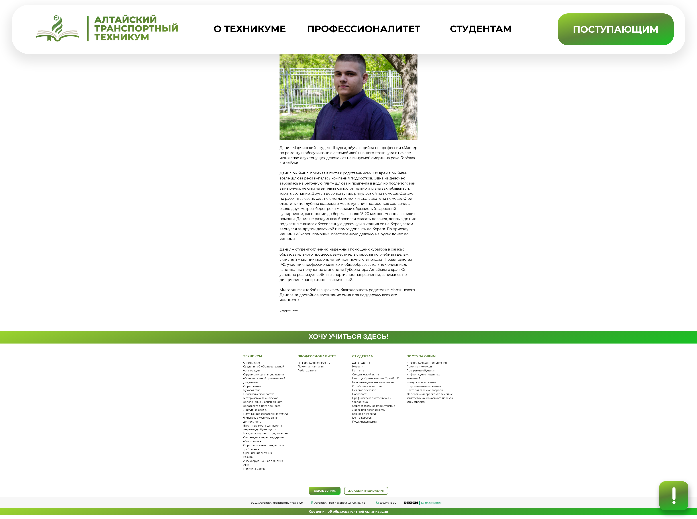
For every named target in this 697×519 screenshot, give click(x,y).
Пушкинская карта (364, 421)
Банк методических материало (372, 382)
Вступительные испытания (424, 386)
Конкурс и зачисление (421, 382)
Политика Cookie (254, 468)
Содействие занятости (367, 386)
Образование (252, 386)
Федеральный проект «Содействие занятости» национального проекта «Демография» (430, 398)
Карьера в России (364, 413)
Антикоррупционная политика (263, 461)
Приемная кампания (311, 366)
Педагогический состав (258, 394)
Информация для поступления (427, 362)
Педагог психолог (364, 390)
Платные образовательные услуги (265, 413)
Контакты (358, 370)
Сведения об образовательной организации (348, 512)
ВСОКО (248, 457)
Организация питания (257, 453)
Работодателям (308, 370)
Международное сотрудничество (265, 433)
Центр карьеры (362, 417)
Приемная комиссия (420, 366)
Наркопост (359, 394)
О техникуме (251, 362)
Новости (357, 366)
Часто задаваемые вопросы (425, 390)
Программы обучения (421, 370)
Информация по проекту (314, 362)
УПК (246, 464)
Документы (250, 382)
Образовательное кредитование (373, 406)
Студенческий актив (365, 374)
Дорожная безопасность (368, 410)
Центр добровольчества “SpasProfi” (375, 378)
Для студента (361, 362)
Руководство (251, 390)
